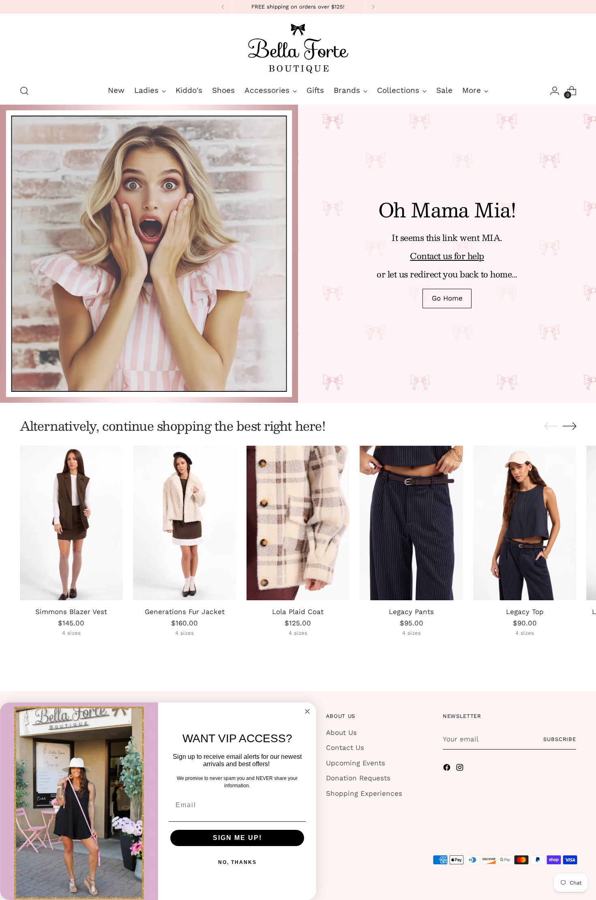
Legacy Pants (411, 612)
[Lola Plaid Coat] (298, 523)
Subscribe (560, 739)
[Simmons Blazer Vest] (71, 523)
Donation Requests (358, 778)
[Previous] (223, 7)
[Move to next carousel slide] (570, 426)
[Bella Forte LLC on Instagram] (460, 769)
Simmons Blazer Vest (71, 612)
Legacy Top (525, 612)
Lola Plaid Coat (298, 612)
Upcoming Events (355, 763)
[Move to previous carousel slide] (551, 426)
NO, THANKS (237, 862)
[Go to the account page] (555, 91)
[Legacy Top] (525, 523)
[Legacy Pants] (411, 523)
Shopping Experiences (364, 793)
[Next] (373, 7)
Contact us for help (447, 256)
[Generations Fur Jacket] (184, 523)
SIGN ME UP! (237, 837)
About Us (341, 732)
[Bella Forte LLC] (298, 48)
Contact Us (345, 747)
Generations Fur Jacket (185, 612)
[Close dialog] (307, 711)
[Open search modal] (24, 91)
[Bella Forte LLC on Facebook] (447, 769)
